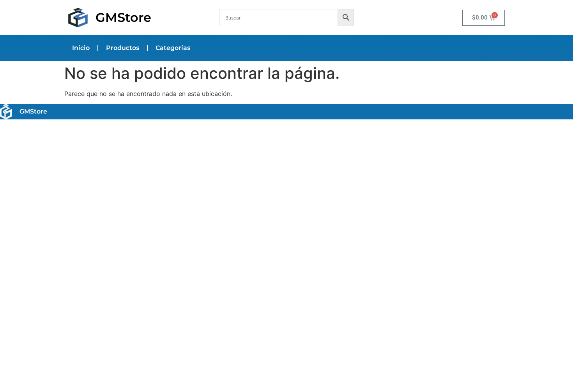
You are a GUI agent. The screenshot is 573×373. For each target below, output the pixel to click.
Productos (122, 48)
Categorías (173, 48)
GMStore (123, 17)
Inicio (81, 48)
